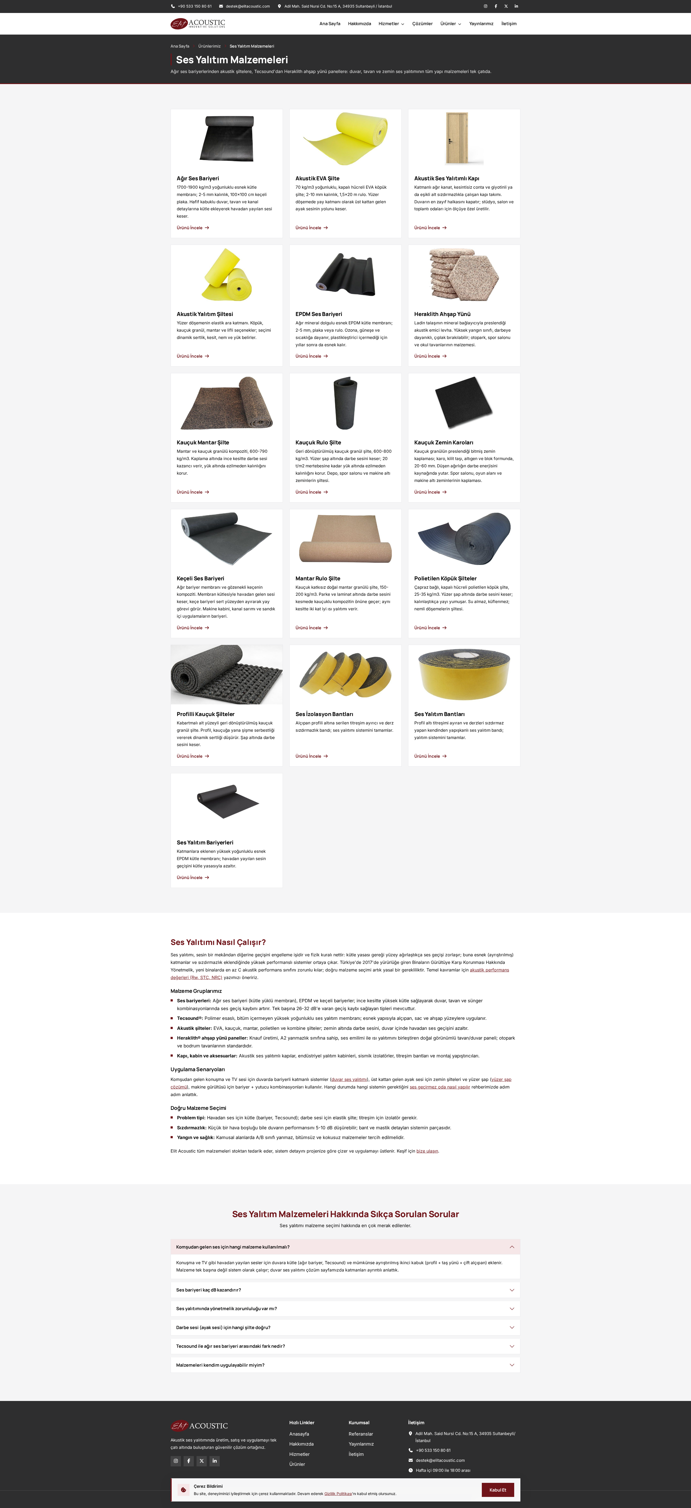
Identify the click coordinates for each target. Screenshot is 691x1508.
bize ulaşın (427, 1151)
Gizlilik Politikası (338, 1493)
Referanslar (361, 1434)
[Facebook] (496, 6)
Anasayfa (299, 1434)
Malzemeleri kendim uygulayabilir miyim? (220, 1365)
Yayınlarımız (481, 23)
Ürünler (449, 23)
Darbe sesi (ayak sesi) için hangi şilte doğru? (223, 1327)
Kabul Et (498, 1490)
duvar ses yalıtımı (349, 1079)
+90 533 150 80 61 (194, 6)
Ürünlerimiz (209, 46)
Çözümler (422, 23)
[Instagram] (486, 6)
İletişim (509, 23)
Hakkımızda (359, 23)
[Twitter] (506, 6)
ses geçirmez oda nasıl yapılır (440, 1087)
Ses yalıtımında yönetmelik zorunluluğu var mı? (226, 1308)
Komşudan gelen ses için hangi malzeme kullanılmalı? (233, 1247)
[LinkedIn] (516, 6)
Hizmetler (389, 23)
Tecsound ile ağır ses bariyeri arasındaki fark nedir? (230, 1346)
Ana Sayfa (330, 23)
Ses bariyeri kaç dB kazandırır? (208, 1290)
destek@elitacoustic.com (248, 6)
